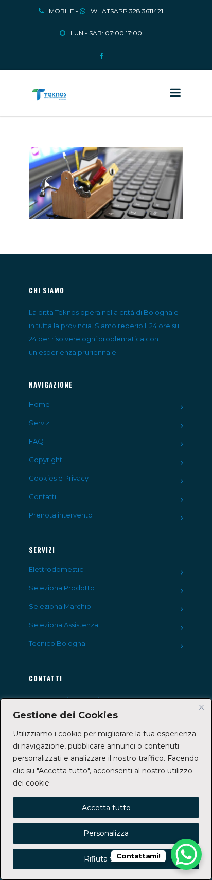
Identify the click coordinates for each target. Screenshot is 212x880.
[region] (106, 789)
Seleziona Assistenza (63, 625)
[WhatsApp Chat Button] (186, 854)
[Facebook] (101, 52)
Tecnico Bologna (57, 643)
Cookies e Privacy (59, 478)
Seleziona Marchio (60, 606)
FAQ (36, 441)
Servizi (40, 422)
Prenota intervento (61, 515)
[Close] (201, 707)
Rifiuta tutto (106, 859)
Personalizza (106, 833)
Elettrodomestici (57, 569)
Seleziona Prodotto (62, 588)
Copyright (45, 459)
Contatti (42, 496)
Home (39, 404)
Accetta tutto (106, 807)
